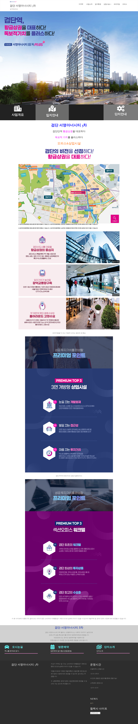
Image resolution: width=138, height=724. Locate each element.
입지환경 (98, 4)
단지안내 (121, 114)
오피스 (124, 4)
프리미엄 (117, 4)
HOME (81, 4)
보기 (91, 703)
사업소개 (89, 4)
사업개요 (18, 114)
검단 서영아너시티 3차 (23, 5)
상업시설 (107, 4)
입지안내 (52, 115)
